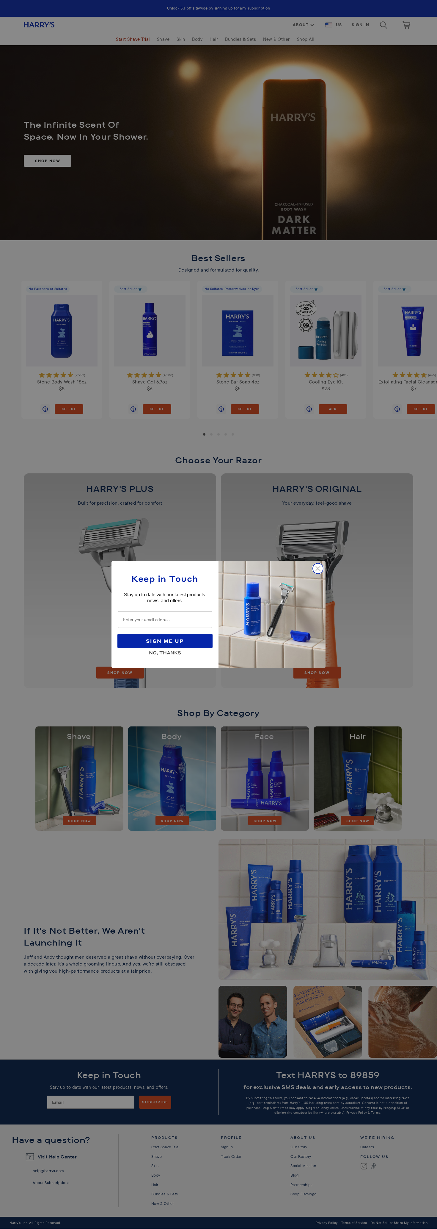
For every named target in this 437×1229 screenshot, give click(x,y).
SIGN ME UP (165, 641)
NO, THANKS (165, 652)
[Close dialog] (318, 568)
